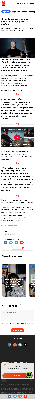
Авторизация (17, 330)
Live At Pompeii (8, 207)
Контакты (6, 354)
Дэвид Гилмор (10, 234)
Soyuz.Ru (3, 3)
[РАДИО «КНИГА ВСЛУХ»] (29, 374)
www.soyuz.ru (12, 225)
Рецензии (15, 12)
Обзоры (24, 12)
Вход (19, 3)
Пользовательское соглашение (14, 362)
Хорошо (17, 375)
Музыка (6, 12)
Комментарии (17, 248)
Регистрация (29, 3)
